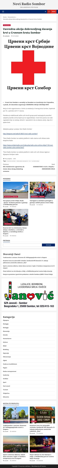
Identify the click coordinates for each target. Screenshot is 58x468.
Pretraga (6, 240)
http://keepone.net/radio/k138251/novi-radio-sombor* (20, 134)
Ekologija (6, 324)
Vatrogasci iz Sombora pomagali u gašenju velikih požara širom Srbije (41, 201)
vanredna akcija (35, 161)
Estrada (5, 335)
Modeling (6, 349)
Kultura (5, 342)
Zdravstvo (6, 397)
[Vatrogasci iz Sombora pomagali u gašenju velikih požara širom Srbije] (42, 190)
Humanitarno (7, 25)
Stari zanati (6, 386)
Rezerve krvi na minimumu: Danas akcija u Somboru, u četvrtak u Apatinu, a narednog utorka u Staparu (15, 231)
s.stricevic (7, 36)
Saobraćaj (6, 375)
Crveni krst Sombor (11, 161)
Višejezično (6, 393)
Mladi (4, 346)
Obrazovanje (7, 357)
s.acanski (6, 206)
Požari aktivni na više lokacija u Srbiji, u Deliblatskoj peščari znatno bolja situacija (27, 271)
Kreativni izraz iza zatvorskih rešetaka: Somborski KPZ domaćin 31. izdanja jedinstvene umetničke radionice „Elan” (42, 428)
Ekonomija (6, 331)
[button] (3, 11)
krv (30, 161)
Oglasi (5, 360)
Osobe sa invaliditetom (10, 364)
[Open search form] (45, 11)
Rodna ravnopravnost (9, 371)
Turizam (5, 389)
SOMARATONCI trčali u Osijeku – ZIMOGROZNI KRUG (44, 166)
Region (5, 368)
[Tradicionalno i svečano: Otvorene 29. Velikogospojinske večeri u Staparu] (15, 415)
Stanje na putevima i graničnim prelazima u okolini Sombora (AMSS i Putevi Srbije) (28, 274)
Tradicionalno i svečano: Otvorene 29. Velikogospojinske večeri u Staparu (25, 257)
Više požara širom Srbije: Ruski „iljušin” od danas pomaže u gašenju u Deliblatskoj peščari (15, 202)
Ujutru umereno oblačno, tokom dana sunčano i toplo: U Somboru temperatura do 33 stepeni (14, 456)
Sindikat (5, 379)
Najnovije (15, 196)
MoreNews (35, 466)
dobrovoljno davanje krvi (22, 161)
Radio (53, 11)
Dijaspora (6, 320)
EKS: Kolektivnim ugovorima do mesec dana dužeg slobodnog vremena (13, 167)
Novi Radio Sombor (29, 4)
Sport (4, 382)
